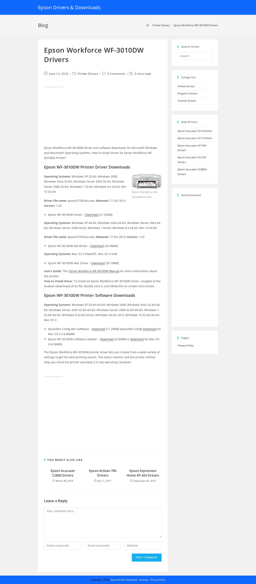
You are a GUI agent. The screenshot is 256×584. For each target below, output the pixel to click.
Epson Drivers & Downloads (69, 7)
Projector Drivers (188, 93)
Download (91, 215)
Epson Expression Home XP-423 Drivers (143, 473)
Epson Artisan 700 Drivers (102, 473)
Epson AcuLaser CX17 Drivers (195, 138)
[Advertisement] (103, 117)
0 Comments (116, 74)
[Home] (147, 25)
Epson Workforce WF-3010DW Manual (94, 271)
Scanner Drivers (187, 100)
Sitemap (143, 579)
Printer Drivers (88, 74)
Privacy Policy (186, 345)
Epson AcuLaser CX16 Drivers (195, 131)
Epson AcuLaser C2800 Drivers (63, 473)
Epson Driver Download (124, 579)
